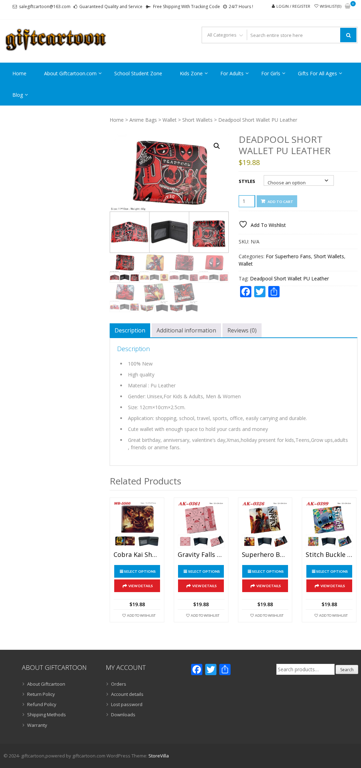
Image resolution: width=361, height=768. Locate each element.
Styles (247, 181)
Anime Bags (143, 119)
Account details (127, 694)
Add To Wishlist (141, 615)
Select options (140, 571)
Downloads (123, 714)
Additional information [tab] (186, 330)
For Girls (270, 73)
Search (347, 670)
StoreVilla (158, 756)
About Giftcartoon (46, 684)
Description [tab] (130, 330)
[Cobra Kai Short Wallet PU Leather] (137, 524)
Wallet (170, 119)
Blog (17, 94)
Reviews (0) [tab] (242, 330)
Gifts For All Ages (317, 73)
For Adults (232, 73)
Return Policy (41, 694)
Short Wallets (197, 119)
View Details (140, 586)
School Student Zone (138, 73)
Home (19, 73)
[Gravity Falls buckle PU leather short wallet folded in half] (201, 524)
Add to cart (280, 201)
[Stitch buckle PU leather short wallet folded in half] (329, 524)
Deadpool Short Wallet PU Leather (289, 278)
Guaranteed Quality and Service (110, 6)
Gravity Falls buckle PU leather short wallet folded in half (201, 555)
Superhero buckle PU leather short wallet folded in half (265, 555)
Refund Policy (41, 704)
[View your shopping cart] (347, 6)
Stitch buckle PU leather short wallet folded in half (329, 555)
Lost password (126, 704)
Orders (118, 684)
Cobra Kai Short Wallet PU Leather (137, 555)
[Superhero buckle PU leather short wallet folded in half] (265, 524)
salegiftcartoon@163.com (45, 6)
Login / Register (293, 6)
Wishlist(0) (330, 6)
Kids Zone (191, 73)
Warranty (37, 725)
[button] (216, 146)
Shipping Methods (46, 714)
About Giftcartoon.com (70, 73)
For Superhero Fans (288, 256)
